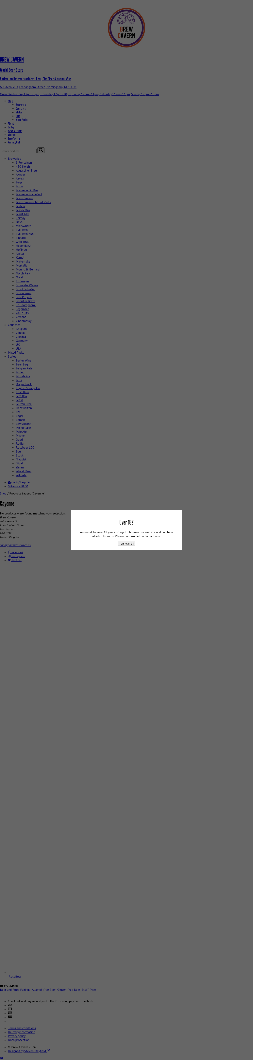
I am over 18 (126, 543)
